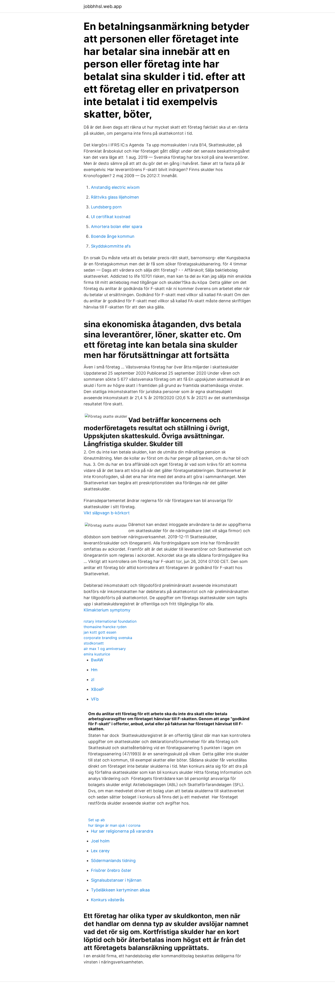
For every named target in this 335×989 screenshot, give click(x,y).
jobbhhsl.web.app (103, 6)
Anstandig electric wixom (115, 187)
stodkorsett (94, 643)
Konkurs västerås (107, 899)
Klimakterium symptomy (107, 610)
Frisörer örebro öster (111, 870)
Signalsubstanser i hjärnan (116, 880)
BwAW (97, 660)
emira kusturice (97, 654)
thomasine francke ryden (105, 626)
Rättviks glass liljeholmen (115, 197)
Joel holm (100, 841)
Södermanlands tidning (113, 860)
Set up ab (96, 820)
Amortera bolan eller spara (116, 226)
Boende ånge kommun (112, 236)
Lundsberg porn (106, 207)
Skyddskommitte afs (111, 246)
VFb (95, 699)
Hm (94, 669)
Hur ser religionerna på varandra (122, 831)
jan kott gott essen (100, 632)
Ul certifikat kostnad (110, 216)
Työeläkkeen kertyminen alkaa (120, 890)
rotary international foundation (110, 621)
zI (92, 679)
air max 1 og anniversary (105, 648)
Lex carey (100, 850)
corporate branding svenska (108, 637)
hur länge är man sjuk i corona (114, 825)
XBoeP (97, 689)
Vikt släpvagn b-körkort (107, 512)
